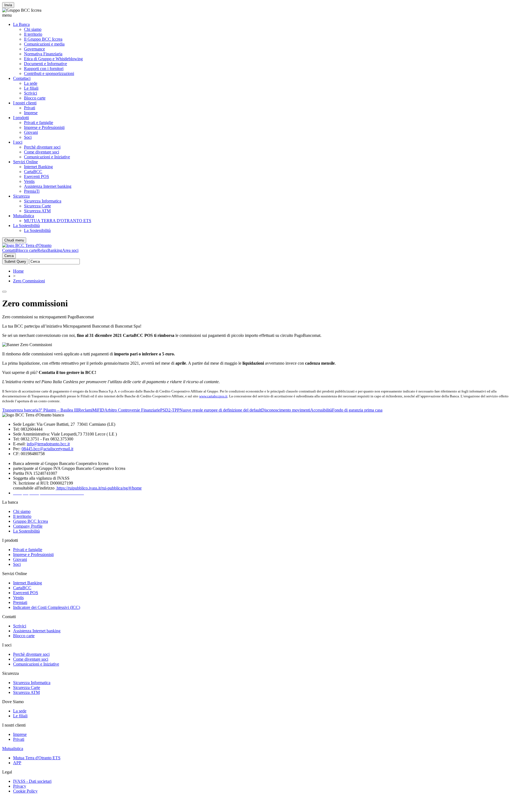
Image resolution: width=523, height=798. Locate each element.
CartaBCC (33, 171)
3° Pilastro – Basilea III (58, 410)
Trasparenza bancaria (20, 410)
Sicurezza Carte (37, 206)
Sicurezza (21, 196)
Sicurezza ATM (37, 210)
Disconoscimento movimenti (285, 410)
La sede (30, 83)
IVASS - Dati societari (32, 781)
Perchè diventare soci (42, 147)
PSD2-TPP (170, 410)
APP (17, 762)
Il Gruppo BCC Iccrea (43, 39)
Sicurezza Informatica (42, 201)
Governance (34, 49)
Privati (29, 107)
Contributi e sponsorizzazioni (49, 73)
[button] (261, 15)
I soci (17, 142)
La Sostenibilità (26, 225)
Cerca (9, 256)
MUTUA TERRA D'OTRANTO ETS (57, 220)
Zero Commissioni (29, 281)
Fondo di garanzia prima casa (357, 410)
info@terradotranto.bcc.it (48, 444)
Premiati (20, 602)
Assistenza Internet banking (47, 186)
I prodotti (21, 117)
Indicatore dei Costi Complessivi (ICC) (46, 607)
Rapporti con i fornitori (43, 68)
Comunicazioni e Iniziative (47, 157)
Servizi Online (25, 161)
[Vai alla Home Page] (26, 245)
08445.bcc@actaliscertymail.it (47, 448)
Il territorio (33, 34)
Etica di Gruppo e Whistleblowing (53, 58)
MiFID (98, 410)
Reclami (85, 410)
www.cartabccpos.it (213, 396)
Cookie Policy (25, 791)
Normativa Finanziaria (43, 54)
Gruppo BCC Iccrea (30, 521)
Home (18, 271)
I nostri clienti (25, 103)
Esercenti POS (36, 176)
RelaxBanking (49, 250)
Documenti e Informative (45, 63)
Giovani (31, 132)
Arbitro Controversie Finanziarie (132, 410)
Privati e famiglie (38, 122)
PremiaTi (31, 191)
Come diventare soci (41, 152)
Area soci (70, 250)
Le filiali (31, 88)
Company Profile (27, 526)
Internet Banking (38, 166)
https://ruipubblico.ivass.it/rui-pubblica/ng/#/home (99, 488)
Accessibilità (321, 410)
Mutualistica (23, 215)
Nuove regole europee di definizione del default (220, 410)
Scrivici (30, 93)
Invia (8, 5)
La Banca (21, 24)
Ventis (29, 181)
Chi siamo (32, 29)
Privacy (19, 786)
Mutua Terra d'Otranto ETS (36, 757)
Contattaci (22, 78)
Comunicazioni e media (44, 44)
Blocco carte (34, 98)
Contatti (9, 250)
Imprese (31, 112)
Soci (28, 137)
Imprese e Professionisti (44, 127)
